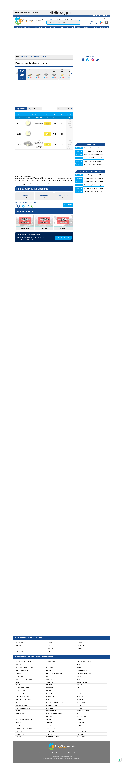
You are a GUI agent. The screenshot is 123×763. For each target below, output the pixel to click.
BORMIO (79, 667)
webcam (59, 19)
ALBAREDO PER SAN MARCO (25, 662)
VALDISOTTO (20, 734)
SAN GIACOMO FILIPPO (84, 716)
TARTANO (19, 725)
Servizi (41, 752)
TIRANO (79, 725)
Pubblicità (56, 752)
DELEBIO (49, 685)
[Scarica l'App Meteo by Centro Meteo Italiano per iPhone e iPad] (106, 22)
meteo (52, 19)
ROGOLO (19, 716)
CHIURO (49, 679)
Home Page (18, 27)
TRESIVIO (19, 731)
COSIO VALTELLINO (83, 682)
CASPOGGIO (20, 673)
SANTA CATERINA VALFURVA (25, 719)
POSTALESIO (20, 714)
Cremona (19, 651)
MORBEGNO (81, 702)
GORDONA (49, 690)
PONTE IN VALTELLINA (84, 711)
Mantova (50, 648)
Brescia (19, 645)
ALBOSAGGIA (50, 662)
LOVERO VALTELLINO (23, 696)
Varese (80, 648)
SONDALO (80, 719)
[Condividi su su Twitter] (23, 206)
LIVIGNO (79, 693)
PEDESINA (80, 705)
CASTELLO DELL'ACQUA (54, 673)
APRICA (18, 664)
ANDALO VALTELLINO (84, 662)
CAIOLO (48, 670)
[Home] (29, 24)
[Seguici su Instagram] (92, 60)
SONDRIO (19, 722)
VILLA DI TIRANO (82, 737)
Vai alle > (67, 211)
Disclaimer (63, 752)
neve (66, 19)
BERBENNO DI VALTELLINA (24, 667)
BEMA (79, 664)
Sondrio (81, 645)
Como (18, 648)
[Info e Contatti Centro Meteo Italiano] (97, 60)
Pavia (80, 643)
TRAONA (79, 728)
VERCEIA (80, 734)
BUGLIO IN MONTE (22, 670)
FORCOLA (49, 688)
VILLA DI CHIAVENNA (53, 737)
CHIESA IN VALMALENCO (24, 679)
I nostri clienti (48, 752)
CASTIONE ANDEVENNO (84, 673)
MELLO (48, 699)
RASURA (79, 714)
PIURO (18, 711)
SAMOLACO (50, 716)
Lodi (48, 645)
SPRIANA (49, 722)
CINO (78, 679)
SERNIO (48, 719)
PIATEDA (79, 708)
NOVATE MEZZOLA (22, 705)
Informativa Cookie (73, 752)
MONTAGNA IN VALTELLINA (55, 702)
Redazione (96, 16)
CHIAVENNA (80, 676)
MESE (18, 702)
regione (73, 19)
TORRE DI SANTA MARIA (24, 728)
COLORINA (49, 682)
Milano (49, 651)
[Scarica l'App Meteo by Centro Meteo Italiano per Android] (101, 22)
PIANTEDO (49, 708)
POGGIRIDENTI (51, 711)
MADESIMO (50, 696)
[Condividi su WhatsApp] (33, 206)
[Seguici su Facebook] (83, 60)
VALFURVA (49, 734)
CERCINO (49, 676)
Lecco (49, 643)
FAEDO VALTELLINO (22, 688)
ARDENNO (49, 664)
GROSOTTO (20, 693)
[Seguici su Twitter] (88, 60)
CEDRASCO (19, 676)
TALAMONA (80, 722)
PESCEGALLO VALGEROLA (24, 708)
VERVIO (18, 737)
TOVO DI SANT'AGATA (53, 728)
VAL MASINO (50, 731)
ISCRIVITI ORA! (63, 238)
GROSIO (79, 690)
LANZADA (49, 693)
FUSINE (79, 688)
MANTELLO (80, 696)
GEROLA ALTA (20, 690)
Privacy (82, 752)
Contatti (104, 16)
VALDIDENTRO (81, 731)
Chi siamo (88, 16)
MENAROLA (80, 699)
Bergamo (19, 643)
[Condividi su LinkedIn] (28, 206)
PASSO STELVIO (51, 705)
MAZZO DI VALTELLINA (23, 699)
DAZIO (18, 685)
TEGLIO (48, 725)
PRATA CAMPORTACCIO (54, 714)
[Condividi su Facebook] (18, 206)
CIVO (17, 682)
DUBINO (79, 685)
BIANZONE (49, 667)
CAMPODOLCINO (82, 670)
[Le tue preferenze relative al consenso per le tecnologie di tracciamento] (119, 759)
